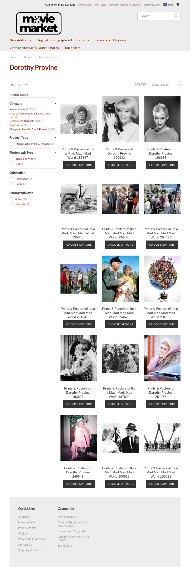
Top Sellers (72, 48)
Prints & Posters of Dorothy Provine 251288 (160, 392)
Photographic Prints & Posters (35, 143)
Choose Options (79, 164)
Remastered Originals (110, 40)
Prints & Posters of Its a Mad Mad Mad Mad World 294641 (78, 313)
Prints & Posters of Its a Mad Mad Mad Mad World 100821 (161, 472)
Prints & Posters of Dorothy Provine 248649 (77, 472)
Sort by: (141, 84)
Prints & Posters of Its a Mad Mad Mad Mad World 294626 (119, 313)
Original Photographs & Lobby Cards (62, 40)
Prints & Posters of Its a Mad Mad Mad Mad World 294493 (161, 233)
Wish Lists (100, 4)
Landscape (23, 178)
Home (13, 57)
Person (28, 57)
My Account (85, 4)
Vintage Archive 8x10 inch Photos (34, 48)
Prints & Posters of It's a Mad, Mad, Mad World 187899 (119, 392)
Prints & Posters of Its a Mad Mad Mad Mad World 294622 (161, 313)
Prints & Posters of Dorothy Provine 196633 (160, 153)
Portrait (21, 184)
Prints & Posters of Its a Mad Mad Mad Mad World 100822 (119, 472)
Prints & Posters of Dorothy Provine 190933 (119, 153)
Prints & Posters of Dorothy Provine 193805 (77, 392)
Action (21, 199)
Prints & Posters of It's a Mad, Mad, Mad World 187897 (78, 153)
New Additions (20, 40)
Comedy (22, 204)
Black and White (26, 158)
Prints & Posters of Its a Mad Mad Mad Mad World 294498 (119, 233)
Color (20, 163)
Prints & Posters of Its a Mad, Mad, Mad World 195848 (78, 233)
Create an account (130, 4)
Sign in (113, 4)
